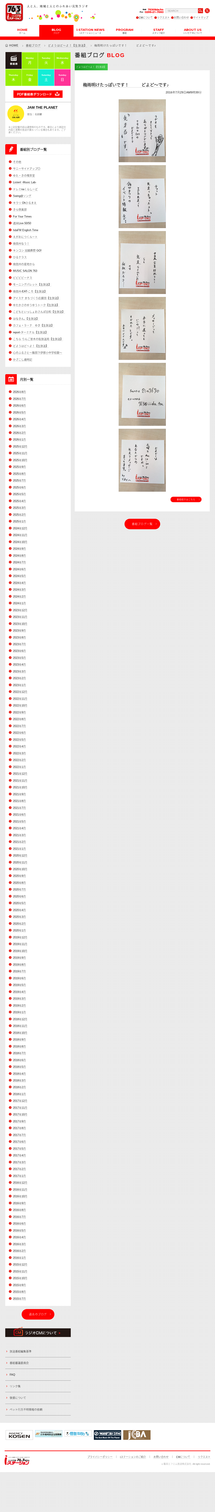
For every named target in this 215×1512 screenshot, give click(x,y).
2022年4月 (19, 746)
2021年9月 (19, 794)
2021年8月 (19, 800)
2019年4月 (19, 991)
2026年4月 (19, 419)
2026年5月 (19, 412)
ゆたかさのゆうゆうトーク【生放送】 (36, 305)
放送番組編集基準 (20, 1351)
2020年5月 (19, 903)
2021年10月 (20, 787)
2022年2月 (19, 760)
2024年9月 (19, 548)
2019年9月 (19, 957)
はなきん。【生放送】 (26, 318)
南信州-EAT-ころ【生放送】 (30, 291)
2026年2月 (19, 432)
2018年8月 (19, 1046)
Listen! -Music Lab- (24, 182)
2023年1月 (19, 685)
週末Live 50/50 (22, 223)
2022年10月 (20, 705)
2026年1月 (19, 439)
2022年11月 (20, 698)
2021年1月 (19, 848)
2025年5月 (19, 494)
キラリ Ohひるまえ (25, 202)
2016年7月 (19, 1216)
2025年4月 (19, 501)
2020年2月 (19, 923)
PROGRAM (124, 31)
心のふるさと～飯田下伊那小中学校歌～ (37, 352)
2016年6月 (19, 1223)
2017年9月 (19, 1121)
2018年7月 (19, 1053)
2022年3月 (19, 753)
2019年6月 (19, 978)
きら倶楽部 (20, 209)
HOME (22, 31)
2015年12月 (20, 1264)
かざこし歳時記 (22, 359)
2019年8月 (19, 964)
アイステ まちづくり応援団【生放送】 (36, 298)
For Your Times (22, 216)
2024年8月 (19, 555)
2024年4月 (19, 582)
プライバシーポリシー (100, 1457)
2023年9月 (19, 630)
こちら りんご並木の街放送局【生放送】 (38, 339)
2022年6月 (19, 732)
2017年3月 (19, 1162)
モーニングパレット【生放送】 (32, 284)
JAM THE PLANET (42, 108)
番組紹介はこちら (186, 499)
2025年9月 (19, 466)
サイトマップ (200, 17)
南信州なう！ (21, 243)
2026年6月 (19, 405)
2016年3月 (19, 1244)
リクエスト (163, 17)
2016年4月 (19, 1237)
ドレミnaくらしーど (25, 189)
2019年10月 (20, 951)
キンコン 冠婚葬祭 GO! (27, 250)
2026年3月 (19, 426)
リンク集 (15, 1386)
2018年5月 (19, 1066)
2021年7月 (19, 807)
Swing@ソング (22, 195)
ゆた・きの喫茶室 (24, 175)
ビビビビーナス (22, 277)
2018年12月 (20, 1019)
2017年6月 (19, 1141)
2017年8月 (19, 1128)
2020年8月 (19, 882)
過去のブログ (38, 1314)
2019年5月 (19, 985)
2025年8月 (19, 473)
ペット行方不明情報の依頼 (26, 1409)
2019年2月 (19, 1005)
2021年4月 (19, 828)
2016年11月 (20, 1189)
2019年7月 (19, 971)
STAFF (158, 31)
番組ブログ (33, 45)
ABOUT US (192, 31)
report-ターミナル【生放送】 (30, 332)
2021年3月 (19, 835)
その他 (17, 161)
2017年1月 (19, 1175)
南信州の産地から (24, 264)
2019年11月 (20, 944)
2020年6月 (19, 896)
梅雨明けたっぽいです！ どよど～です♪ (126, 85)
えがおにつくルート (25, 236)
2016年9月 (19, 1203)
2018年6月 (19, 1060)
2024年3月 (19, 589)
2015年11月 (20, 1271)
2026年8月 (19, 391)
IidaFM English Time (25, 230)
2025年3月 (19, 507)
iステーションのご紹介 (133, 1457)
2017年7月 (19, 1135)
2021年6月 (19, 814)
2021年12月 (20, 773)
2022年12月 (20, 691)
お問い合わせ (181, 17)
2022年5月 (19, 739)
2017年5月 (19, 1148)
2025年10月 (20, 460)
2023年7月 (19, 644)
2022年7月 (19, 726)
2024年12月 (20, 528)
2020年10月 (20, 869)
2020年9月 (19, 875)
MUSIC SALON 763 (25, 270)
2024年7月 (19, 562)
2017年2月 (19, 1169)
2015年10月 (20, 1278)
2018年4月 (19, 1073)
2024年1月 (19, 603)
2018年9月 (19, 1039)
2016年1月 (19, 1257)
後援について (18, 1397)
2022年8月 (19, 719)
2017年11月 (20, 1107)
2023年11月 (20, 616)
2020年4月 (19, 910)
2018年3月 (19, 1080)
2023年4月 (19, 664)
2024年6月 (19, 569)
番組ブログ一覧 (142, 524)
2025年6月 (19, 487)
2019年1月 (19, 1012)
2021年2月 (19, 841)
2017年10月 (20, 1114)
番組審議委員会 (19, 1362)
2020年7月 (19, 889)
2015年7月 (19, 1298)
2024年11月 (20, 535)
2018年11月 (20, 1025)
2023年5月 (19, 657)
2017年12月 (20, 1100)
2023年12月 (20, 610)
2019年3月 (19, 998)
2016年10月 (20, 1196)
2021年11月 (20, 780)
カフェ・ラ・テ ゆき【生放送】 (33, 325)
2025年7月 (19, 480)
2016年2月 (19, 1250)
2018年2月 (19, 1087)
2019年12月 (20, 937)
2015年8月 (19, 1291)
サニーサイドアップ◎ (26, 168)
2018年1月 (19, 1094)
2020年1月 (19, 930)
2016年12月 (20, 1182)
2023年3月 (19, 671)
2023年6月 (19, 650)
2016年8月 (19, 1209)
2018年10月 (20, 1032)
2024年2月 (19, 596)
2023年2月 (19, 678)
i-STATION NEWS (90, 31)
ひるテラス (20, 257)
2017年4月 (19, 1155)
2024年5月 (19, 576)
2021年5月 (19, 821)
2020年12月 (20, 855)
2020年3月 (19, 916)
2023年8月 (19, 637)
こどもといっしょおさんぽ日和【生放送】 (39, 311)
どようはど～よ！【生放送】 (67, 45)
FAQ (12, 1374)
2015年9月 (19, 1285)
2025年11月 (20, 453)
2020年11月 (20, 862)
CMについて (146, 17)
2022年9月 (19, 712)
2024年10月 (20, 542)
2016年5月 (19, 1230)
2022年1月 (19, 766)
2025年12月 (20, 446)
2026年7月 (19, 398)
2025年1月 (19, 521)
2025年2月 (19, 514)
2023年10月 (20, 623)
